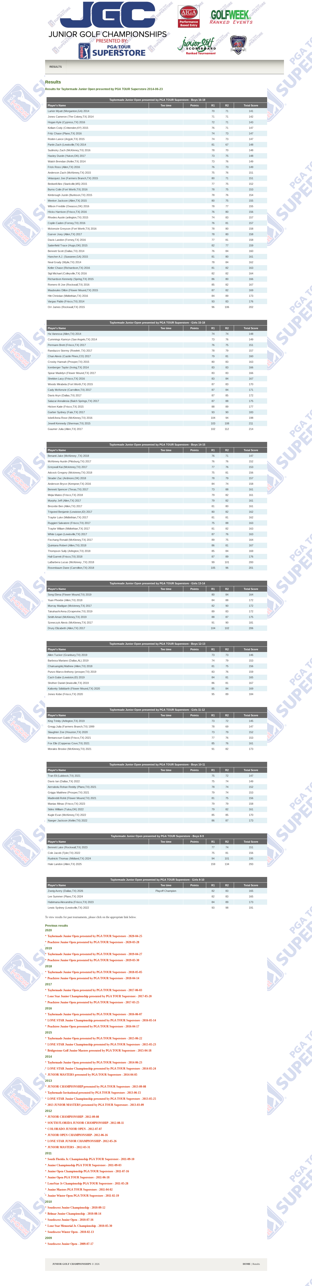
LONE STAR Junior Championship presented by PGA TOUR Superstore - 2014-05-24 (102, 1068)
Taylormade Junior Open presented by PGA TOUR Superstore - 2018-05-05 (95, 972)
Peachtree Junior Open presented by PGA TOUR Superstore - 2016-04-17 (93, 1026)
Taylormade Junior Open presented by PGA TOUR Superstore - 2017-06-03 (95, 990)
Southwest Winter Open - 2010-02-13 (71, 1232)
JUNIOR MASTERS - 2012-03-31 (69, 1147)
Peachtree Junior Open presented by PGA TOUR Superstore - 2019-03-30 (93, 960)
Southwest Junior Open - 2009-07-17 (70, 1244)
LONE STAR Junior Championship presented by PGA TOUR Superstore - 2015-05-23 (102, 1044)
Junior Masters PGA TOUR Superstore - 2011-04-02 (80, 1189)
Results (55, 66)
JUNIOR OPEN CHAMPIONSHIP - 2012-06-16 (78, 1135)
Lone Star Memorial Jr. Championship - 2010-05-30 (80, 1226)
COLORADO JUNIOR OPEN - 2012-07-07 (75, 1129)
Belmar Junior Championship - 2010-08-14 (74, 1213)
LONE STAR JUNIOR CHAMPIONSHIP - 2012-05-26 (82, 1141)
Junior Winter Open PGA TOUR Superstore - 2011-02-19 (83, 1195)
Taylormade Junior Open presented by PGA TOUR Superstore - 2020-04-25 (95, 936)
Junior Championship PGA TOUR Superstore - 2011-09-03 (84, 1165)
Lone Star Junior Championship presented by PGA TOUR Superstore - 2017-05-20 (100, 996)
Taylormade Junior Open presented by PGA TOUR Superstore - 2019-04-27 (95, 954)
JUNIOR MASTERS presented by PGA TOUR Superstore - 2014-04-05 (92, 1074)
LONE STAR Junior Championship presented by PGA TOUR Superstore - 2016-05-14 (102, 1020)
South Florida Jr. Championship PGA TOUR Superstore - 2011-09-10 (91, 1159)
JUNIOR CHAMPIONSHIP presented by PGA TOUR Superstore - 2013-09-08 (97, 1086)
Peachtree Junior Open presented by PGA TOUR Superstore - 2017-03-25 (93, 1002)
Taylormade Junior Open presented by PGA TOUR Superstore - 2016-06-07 (95, 1014)
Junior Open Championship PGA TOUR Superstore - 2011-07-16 (88, 1171)
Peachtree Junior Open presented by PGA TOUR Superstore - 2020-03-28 (93, 942)
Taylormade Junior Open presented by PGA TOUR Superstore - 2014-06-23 (95, 1062)
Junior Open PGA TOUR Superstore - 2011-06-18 (78, 1177)
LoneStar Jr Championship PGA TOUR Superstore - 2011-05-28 (88, 1183)
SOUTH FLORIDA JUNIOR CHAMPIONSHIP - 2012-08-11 (86, 1123)
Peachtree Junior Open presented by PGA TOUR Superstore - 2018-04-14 (93, 978)
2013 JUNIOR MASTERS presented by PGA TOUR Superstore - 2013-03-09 (96, 1105)
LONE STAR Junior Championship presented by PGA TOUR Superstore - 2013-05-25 (102, 1098)
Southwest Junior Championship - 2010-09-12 (76, 1207)
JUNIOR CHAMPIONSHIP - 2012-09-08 (73, 1116)
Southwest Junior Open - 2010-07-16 (70, 1219)
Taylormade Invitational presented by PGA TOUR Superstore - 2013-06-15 (94, 1092)
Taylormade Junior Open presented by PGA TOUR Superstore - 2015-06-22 (95, 1038)
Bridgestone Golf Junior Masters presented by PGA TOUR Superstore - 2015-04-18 (99, 1050)
